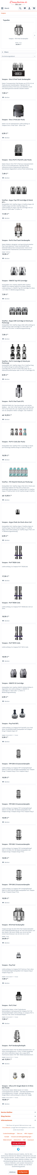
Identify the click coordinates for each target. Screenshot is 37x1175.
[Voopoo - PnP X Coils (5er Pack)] (18, 431)
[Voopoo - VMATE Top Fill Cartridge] (18, 270)
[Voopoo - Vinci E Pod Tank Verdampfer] (18, 69)
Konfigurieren (23, 1172)
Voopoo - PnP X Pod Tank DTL (13, 401)
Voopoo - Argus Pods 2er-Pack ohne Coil (17, 522)
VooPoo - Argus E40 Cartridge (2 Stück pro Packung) (17, 322)
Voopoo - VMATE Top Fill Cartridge (14, 281)
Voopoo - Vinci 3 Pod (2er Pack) (13, 120)
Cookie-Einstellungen (9, 1133)
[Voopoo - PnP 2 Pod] (18, 995)
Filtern (6, 52)
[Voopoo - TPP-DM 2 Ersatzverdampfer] (18, 874)
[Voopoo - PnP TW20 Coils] (18, 552)
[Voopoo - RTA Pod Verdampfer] (18, 30)
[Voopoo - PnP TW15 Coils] (18, 633)
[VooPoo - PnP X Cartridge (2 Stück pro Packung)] (18, 351)
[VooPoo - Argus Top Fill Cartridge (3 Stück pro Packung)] (18, 190)
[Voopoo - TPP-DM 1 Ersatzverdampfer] (18, 834)
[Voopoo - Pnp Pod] (18, 955)
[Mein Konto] (29, 8)
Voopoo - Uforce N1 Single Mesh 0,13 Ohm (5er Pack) (17, 1087)
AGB (24, 1140)
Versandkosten (6, 1127)
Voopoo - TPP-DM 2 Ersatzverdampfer (16, 885)
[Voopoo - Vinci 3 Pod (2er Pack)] (18, 109)
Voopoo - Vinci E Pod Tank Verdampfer (16, 79)
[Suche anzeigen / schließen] (20, 8)
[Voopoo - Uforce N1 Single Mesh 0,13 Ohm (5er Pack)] (18, 1076)
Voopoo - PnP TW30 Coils (11, 603)
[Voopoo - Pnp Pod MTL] (18, 713)
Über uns (19, 1133)
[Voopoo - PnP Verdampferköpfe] (18, 1035)
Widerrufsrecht (7, 1140)
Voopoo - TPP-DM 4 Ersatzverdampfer (16, 764)
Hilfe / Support (28, 1133)
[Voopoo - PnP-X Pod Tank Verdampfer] (18, 230)
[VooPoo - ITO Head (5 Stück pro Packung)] (18, 472)
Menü (7, 8)
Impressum (30, 1140)
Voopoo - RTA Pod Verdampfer (18, 38)
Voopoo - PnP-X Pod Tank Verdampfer (16, 240)
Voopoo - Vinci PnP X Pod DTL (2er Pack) (16, 160)
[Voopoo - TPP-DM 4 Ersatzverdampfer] (18, 753)
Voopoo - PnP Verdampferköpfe (13, 1046)
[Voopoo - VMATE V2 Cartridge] (18, 673)
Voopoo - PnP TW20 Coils (11, 563)
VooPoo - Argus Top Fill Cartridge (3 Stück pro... (17, 201)
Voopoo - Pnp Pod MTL (10, 724)
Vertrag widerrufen (18, 1143)
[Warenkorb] (34, 8)
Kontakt (6, 1137)
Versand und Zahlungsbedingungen (21, 1137)
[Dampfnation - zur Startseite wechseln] (18, 3)
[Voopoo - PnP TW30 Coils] (18, 592)
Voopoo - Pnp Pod (8, 965)
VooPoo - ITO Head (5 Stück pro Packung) (17, 482)
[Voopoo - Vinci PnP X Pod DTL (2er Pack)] (18, 150)
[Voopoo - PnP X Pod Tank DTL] (18, 391)
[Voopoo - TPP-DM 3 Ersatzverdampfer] (18, 794)
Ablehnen (12, 1172)
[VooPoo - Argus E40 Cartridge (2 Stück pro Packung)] (18, 311)
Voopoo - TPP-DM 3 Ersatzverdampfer (16, 804)
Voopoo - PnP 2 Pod (9, 1005)
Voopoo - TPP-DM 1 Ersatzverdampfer (16, 844)
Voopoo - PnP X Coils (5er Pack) (13, 442)
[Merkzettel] (25, 8)
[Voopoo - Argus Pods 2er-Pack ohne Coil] (18, 512)
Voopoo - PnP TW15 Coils (11, 643)
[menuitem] (5, 8)
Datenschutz (17, 1140)
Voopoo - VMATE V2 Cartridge (13, 683)
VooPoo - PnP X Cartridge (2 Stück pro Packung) (16, 362)
